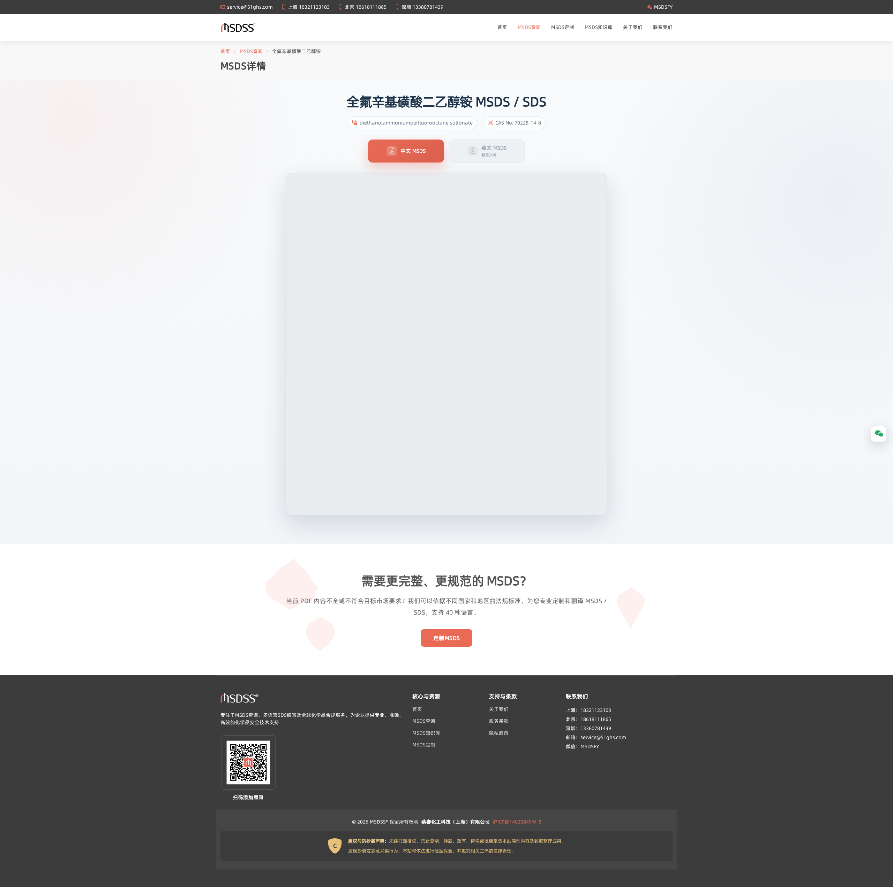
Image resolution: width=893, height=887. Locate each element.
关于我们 (633, 27)
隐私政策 (499, 732)
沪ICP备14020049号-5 (517, 821)
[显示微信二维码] (879, 434)
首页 (502, 27)
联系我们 (663, 27)
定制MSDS (446, 638)
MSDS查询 (529, 27)
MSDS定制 (562, 27)
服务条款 (499, 721)
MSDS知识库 (599, 27)
